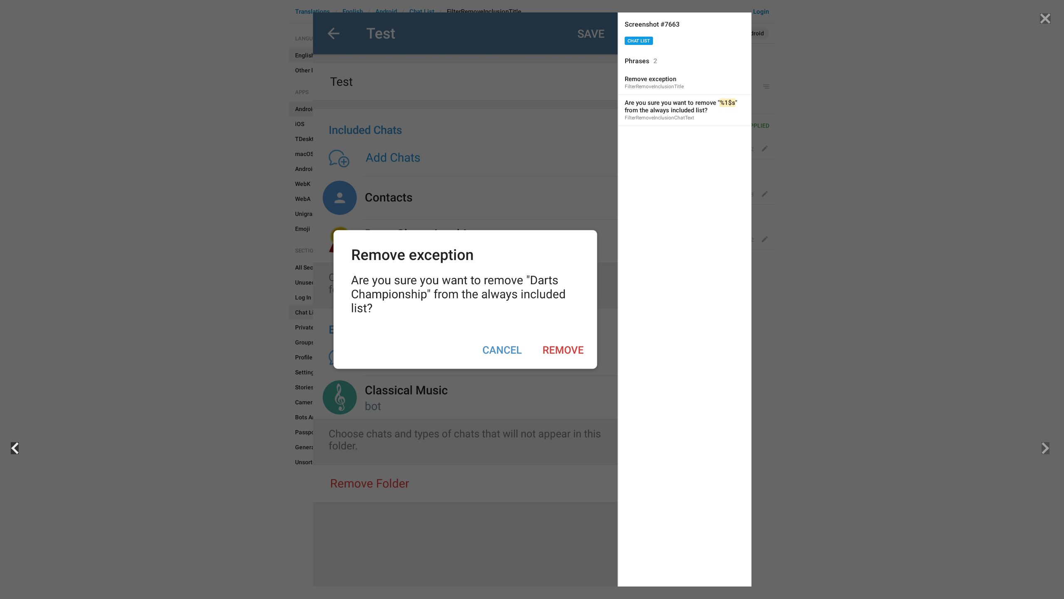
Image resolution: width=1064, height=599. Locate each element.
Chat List (639, 41)
